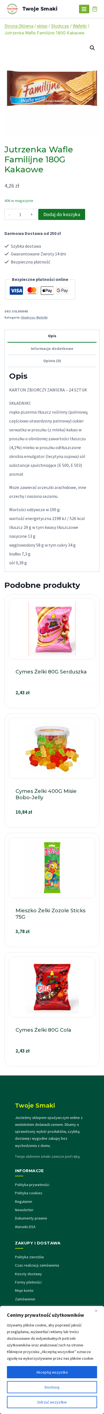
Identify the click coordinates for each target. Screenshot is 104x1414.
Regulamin (23, 1201)
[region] (52, 1360)
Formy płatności (28, 1282)
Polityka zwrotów (29, 1256)
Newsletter (24, 1209)
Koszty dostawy (28, 1273)
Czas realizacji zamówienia (37, 1265)
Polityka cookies (28, 1192)
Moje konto (24, 1290)
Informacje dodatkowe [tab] (52, 348)
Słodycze (28, 317)
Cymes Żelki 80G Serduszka (51, 672)
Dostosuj (52, 1387)
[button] (92, 48)
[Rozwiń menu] (84, 9)
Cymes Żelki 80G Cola (43, 1030)
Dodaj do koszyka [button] (52, 705)
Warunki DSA (25, 1226)
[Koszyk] (94, 9)
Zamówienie (25, 1299)
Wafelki (41, 317)
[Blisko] (98, 1310)
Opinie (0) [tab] (52, 360)
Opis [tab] (52, 335)
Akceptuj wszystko (52, 1372)
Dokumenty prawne (31, 1218)
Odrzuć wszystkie (52, 1402)
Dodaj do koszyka (61, 214)
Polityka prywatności (32, 1184)
